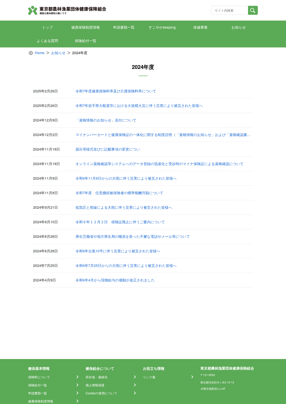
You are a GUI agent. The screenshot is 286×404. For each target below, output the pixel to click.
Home (39, 52)
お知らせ (58, 52)
